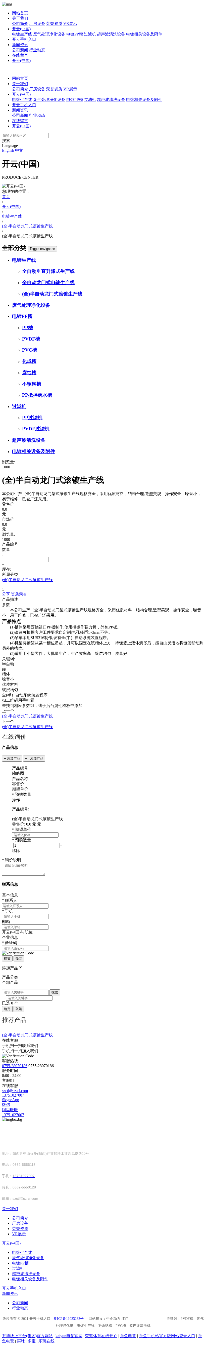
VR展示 (70, 23)
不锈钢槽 (31, 384)
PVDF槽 (31, 339)
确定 (7, 1009)
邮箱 (6, 921)
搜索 (55, 992)
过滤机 (90, 34)
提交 (7, 958)
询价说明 (11, 860)
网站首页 (20, 13)
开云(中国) (21, 29)
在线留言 (20, 55)
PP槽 (27, 327)
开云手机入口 (24, 39)
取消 (19, 1009)
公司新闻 (20, 50)
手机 (7, 911)
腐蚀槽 (29, 372)
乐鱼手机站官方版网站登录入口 (167, 1336)
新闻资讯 (20, 45)
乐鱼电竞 (128, 1336)
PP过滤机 (32, 417)
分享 (6, 594)
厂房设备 (37, 23)
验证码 (9, 943)
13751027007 (13, 1095)
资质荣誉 (19, 594)
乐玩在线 (46, 1341)
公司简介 (20, 23)
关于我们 (20, 18)
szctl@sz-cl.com (15, 1091)
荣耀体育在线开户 (101, 1336)
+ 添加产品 (12, 758)
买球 (21, 1341)
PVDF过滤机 (35, 428)
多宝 (32, 1341)
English (8, 150)
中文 (19, 150)
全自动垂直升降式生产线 (48, 271)
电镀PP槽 (74, 34)
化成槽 (29, 361)
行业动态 (37, 50)
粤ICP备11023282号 (69, 1319)
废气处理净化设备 (49, 34)
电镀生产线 (22, 34)
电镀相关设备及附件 (144, 34)
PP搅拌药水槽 (37, 395)
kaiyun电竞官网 (69, 1336)
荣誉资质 (54, 23)
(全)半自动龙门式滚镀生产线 (52, 293)
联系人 (9, 900)
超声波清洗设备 (111, 34)
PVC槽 (29, 350)
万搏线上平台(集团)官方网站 (27, 1336)
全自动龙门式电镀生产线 (48, 282)
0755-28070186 (14, 1066)
